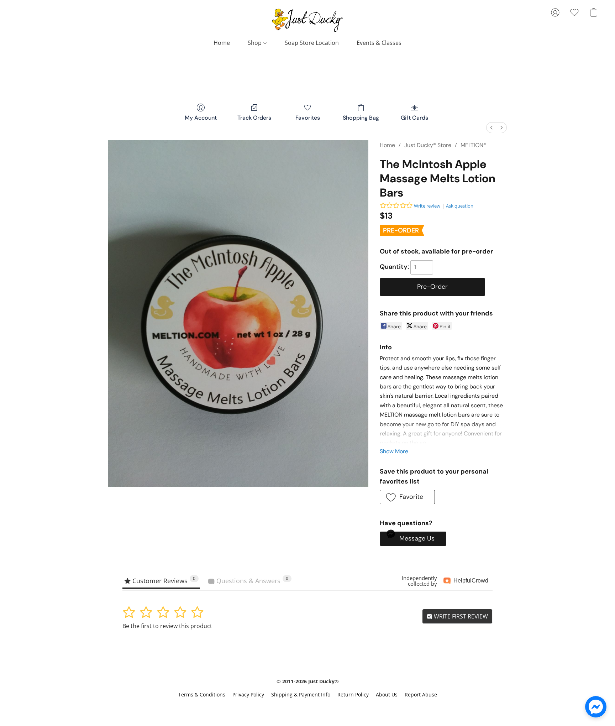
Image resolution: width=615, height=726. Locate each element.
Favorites (307, 117)
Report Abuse (421, 694)
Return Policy (353, 694)
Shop (255, 43)
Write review (427, 206)
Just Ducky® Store (427, 145)
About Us (387, 694)
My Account (201, 117)
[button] (307, 19)
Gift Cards (414, 117)
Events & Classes (379, 43)
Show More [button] (394, 451)
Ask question (459, 206)
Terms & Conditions (201, 694)
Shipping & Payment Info (300, 694)
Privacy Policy (248, 694)
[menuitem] (491, 127)
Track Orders (254, 117)
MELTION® (473, 145)
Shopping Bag (361, 117)
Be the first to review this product (167, 626)
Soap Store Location (312, 43)
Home (222, 43)
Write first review (460, 616)
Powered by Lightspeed (307, 707)
